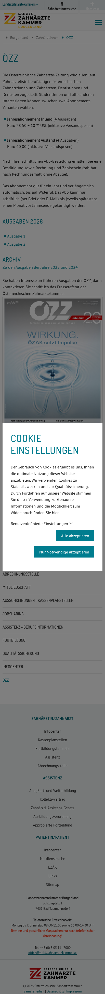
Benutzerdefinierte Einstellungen (39, 523)
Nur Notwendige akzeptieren (64, 551)
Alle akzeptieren (75, 535)
